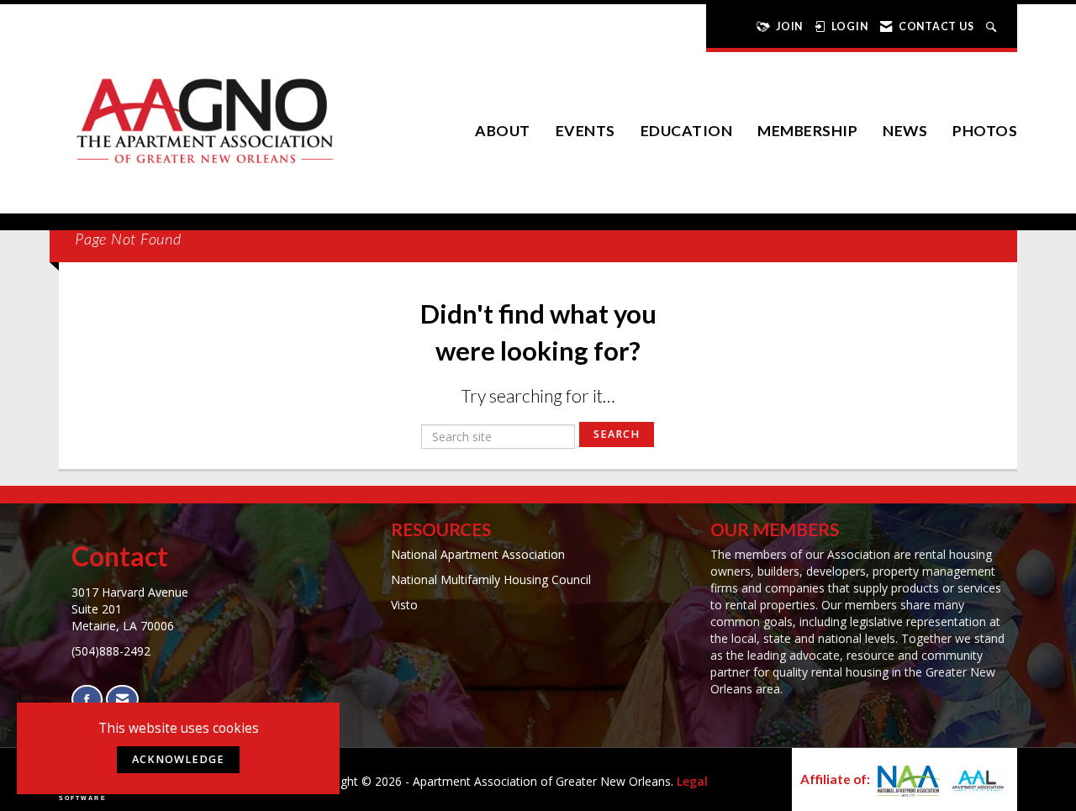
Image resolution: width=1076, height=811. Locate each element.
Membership (807, 131)
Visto (404, 605)
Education (687, 131)
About (502, 131)
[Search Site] (993, 26)
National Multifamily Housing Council (491, 579)
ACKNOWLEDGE (178, 759)
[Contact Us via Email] (122, 699)
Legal (692, 781)
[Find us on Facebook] (87, 699)
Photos (984, 131)
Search (616, 434)
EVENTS (585, 131)
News (905, 131)
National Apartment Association (478, 554)
